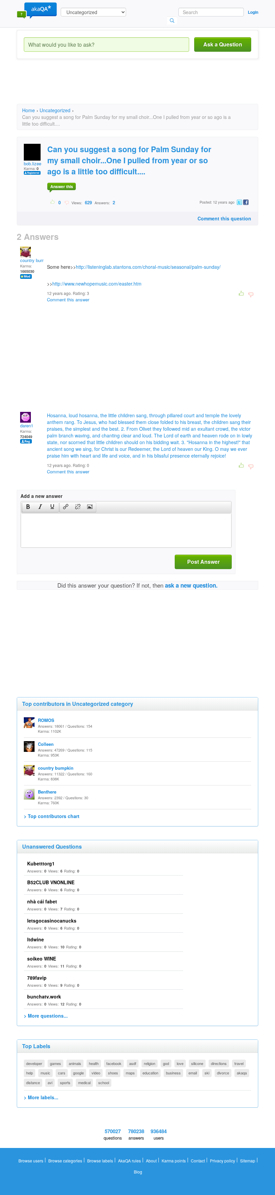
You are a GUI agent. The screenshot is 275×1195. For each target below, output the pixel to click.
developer (34, 1063)
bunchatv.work (44, 996)
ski (207, 1072)
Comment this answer (68, 299)
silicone (197, 1063)
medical (84, 1082)
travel (238, 1063)
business (173, 1072)
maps (130, 1072)
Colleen (46, 744)
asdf (132, 1063)
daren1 (26, 425)
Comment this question (224, 218)
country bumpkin (36, 260)
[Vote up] (53, 202)
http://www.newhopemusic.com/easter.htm (97, 283)
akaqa (242, 1072)
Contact (198, 1160)
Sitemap (247, 1160)
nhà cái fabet (42, 901)
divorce (223, 1072)
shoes (113, 1072)
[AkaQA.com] (37, 10)
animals (75, 1063)
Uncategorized (55, 110)
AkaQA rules (129, 1160)
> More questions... (46, 1015)
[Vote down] (66, 202)
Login (253, 12)
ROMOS (46, 720)
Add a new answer (41, 496)
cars (61, 1072)
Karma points (174, 1160)
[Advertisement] (139, 87)
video (96, 1072)
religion (149, 1063)
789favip (37, 977)
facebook (113, 1063)
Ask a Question (222, 44)
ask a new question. (191, 585)
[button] (28, 507)
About (151, 1160)
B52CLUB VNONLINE (50, 882)
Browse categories (65, 1160)
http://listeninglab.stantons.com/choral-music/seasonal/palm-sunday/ (148, 266)
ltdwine (35, 939)
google (78, 1072)
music (45, 1072)
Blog (138, 1172)
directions (219, 1063)
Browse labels (100, 1160)
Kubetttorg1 (41, 863)
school (103, 1082)
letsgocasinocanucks (51, 920)
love (180, 1063)
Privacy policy (222, 1160)
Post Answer (203, 561)
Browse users (30, 1160)
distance (33, 1082)
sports (65, 1082)
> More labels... (41, 1097)
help (29, 1072)
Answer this (61, 186)
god (166, 1063)
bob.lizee (32, 163)
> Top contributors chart (51, 816)
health (94, 1063)
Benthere (47, 791)
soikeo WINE (41, 958)
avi (50, 1082)
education (150, 1072)
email (192, 1072)
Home (28, 110)
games (55, 1063)
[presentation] (28, 507)
